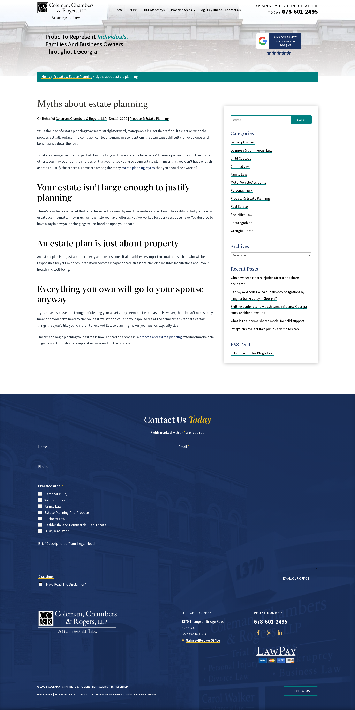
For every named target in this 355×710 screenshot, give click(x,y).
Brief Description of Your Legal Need (66, 543)
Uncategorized (241, 222)
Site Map (61, 694)
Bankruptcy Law (243, 142)
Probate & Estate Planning (149, 118)
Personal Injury (242, 190)
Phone (43, 466)
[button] (351, 680)
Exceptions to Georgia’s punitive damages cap (265, 329)
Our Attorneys (154, 10)
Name (42, 446)
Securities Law (241, 214)
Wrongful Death (242, 231)
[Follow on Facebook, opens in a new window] (258, 632)
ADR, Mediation (57, 531)
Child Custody (241, 158)
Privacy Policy (79, 694)
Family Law (239, 174)
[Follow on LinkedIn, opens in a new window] (279, 632)
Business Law (54, 518)
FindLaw (151, 694)
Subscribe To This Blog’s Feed (252, 353)
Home (119, 10)
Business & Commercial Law (251, 150)
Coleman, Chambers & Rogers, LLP (81, 118)
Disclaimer (46, 576)
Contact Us (233, 10)
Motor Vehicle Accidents (248, 182)
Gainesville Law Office (203, 640)
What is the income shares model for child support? (268, 321)
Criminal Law (240, 166)
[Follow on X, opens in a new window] (269, 632)
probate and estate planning (160, 337)
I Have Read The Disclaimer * (65, 584)
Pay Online (214, 10)
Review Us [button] (300, 691)
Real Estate (239, 206)
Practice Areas (181, 10)
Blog (201, 10)
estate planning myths (138, 168)
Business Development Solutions (116, 694)
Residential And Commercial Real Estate (75, 524)
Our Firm (131, 10)
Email (184, 446)
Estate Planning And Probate (66, 512)
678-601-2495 (300, 11)
